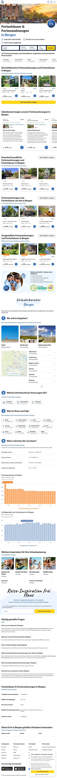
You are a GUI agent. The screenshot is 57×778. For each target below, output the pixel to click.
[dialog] (43, 764)
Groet (38, 628)
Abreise (32, 47)
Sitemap (3, 758)
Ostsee (3, 749)
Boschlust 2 (8, 657)
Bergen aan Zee (33, 628)
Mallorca (3, 752)
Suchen (51, 48)
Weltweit (4, 755)
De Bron (23, 90)
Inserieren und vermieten (49, 747)
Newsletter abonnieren (44, 611)
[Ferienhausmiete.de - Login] (52, 2)
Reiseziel (5, 47)
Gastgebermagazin (47, 749)
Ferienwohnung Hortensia (45, 90)
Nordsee (3, 747)
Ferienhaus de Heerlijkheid (9, 90)
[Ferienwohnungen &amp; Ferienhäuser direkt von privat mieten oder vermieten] (2, 2)
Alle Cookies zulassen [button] (42, 771)
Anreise (23, 47)
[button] (55, 2)
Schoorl (44, 628)
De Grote (38, 656)
